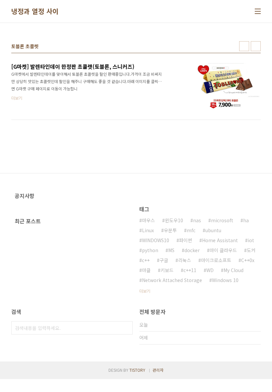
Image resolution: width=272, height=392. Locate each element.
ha (246, 220)
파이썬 (185, 240)
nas (197, 220)
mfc (191, 230)
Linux (148, 230)
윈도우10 (174, 220)
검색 (126, 328)
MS (171, 250)
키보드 (167, 270)
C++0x (247, 260)
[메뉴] (258, 11)
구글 (164, 260)
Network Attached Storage (172, 280)
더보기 (144, 291)
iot (251, 240)
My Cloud (233, 270)
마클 (146, 270)
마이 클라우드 (223, 250)
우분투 (170, 230)
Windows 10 (225, 280)
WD (210, 270)
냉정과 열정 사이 (35, 11)
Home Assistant (220, 240)
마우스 (148, 220)
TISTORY (137, 370)
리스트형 (256, 46)
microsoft (222, 220)
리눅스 (184, 260)
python (150, 250)
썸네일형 (244, 46)
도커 (251, 250)
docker (192, 250)
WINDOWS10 (155, 240)
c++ (146, 260)
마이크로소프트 (216, 260)
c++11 (189, 270)
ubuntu (213, 230)
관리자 (158, 370)
